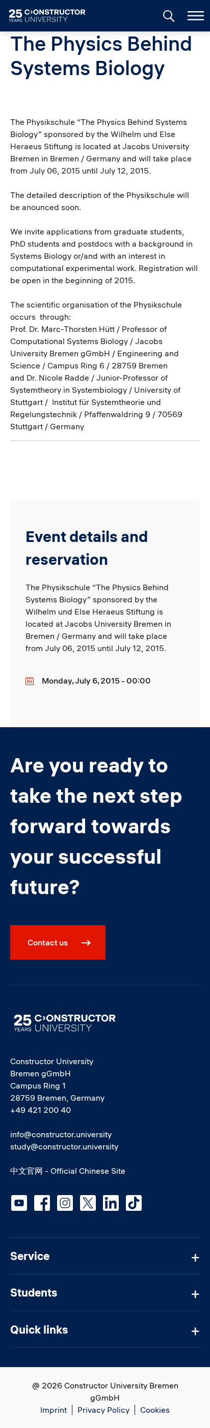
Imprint (53, 1410)
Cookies (155, 1410)
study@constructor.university (64, 1146)
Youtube (19, 1203)
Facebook (42, 1203)
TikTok (134, 1203)
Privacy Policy (103, 1410)
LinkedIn (111, 1203)
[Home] (53, 16)
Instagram (65, 1203)
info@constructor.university (61, 1134)
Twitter (88, 1203)
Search (167, 14)
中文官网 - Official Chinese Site (67, 1171)
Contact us (48, 942)
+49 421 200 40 (40, 1110)
